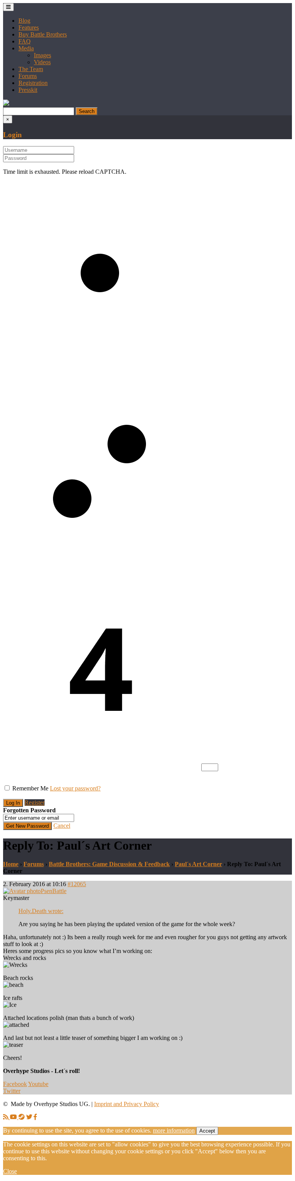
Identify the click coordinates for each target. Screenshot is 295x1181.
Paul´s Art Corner (198, 864)
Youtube (38, 1084)
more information (174, 1130)
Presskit (27, 89)
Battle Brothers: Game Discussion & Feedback (109, 864)
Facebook (15, 1084)
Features (28, 27)
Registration (33, 83)
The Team (30, 69)
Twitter (11, 1091)
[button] (6, 103)
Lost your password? (75, 788)
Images (42, 55)
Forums (27, 76)
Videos (42, 62)
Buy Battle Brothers (42, 34)
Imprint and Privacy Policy (126, 1104)
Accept (207, 1131)
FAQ (24, 41)
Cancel (61, 825)
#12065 (77, 884)
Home (10, 864)
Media (26, 48)
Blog (24, 20)
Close (10, 1171)
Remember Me (30, 788)
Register (35, 802)
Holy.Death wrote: (40, 911)
